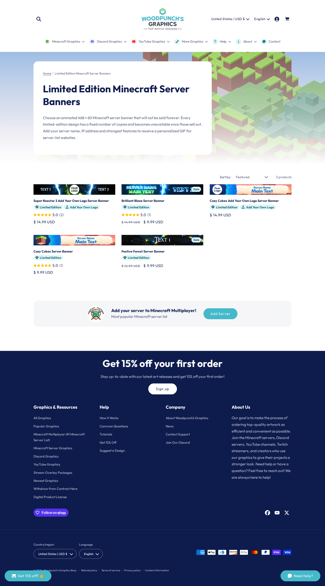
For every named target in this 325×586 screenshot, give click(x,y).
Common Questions (114, 426)
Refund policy (89, 570)
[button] (39, 19)
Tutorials (106, 434)
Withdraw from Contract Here (56, 489)
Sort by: (225, 177)
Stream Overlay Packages (53, 472)
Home (47, 73)
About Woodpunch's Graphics (187, 418)
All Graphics (42, 418)
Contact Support (178, 434)
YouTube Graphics (47, 464)
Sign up (162, 389)
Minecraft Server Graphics (53, 448)
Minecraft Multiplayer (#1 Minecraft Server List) (59, 437)
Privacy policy (132, 570)
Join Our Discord (178, 442)
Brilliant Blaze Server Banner (143, 201)
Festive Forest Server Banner (143, 251)
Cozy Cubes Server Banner (53, 251)
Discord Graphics (46, 456)
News (170, 426)
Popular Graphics (46, 426)
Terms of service (110, 570)
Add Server (220, 313)
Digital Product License (50, 497)
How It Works (109, 418)
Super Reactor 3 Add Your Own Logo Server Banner (71, 201)
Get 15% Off (108, 442)
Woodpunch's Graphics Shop (59, 570)
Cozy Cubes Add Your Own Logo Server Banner (244, 201)
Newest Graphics (46, 480)
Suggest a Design (112, 450)
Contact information (157, 570)
